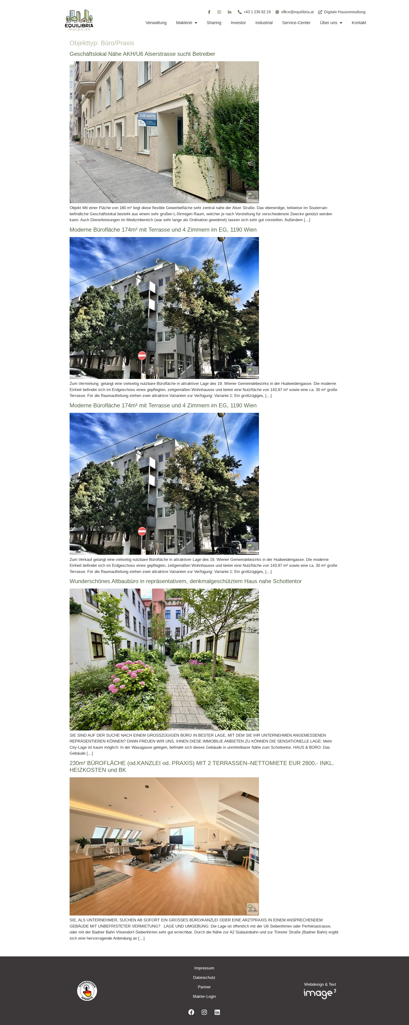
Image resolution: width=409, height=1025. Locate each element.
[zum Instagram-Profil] (219, 12)
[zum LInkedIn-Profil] (217, 1012)
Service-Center (296, 22)
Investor (238, 22)
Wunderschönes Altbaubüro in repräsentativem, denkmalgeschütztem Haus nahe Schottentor (186, 581)
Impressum (204, 968)
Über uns (328, 22)
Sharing (214, 22)
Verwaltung (156, 22)
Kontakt (359, 22)
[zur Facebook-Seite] (209, 12)
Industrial (264, 22)
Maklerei (184, 22)
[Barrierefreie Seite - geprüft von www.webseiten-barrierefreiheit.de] (114, 991)
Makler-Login (204, 996)
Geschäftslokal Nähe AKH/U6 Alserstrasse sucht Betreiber (142, 54)
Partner (204, 987)
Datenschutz (204, 977)
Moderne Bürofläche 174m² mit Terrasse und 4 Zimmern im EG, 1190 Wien (163, 229)
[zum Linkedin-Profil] (230, 12)
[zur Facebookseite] (191, 1012)
